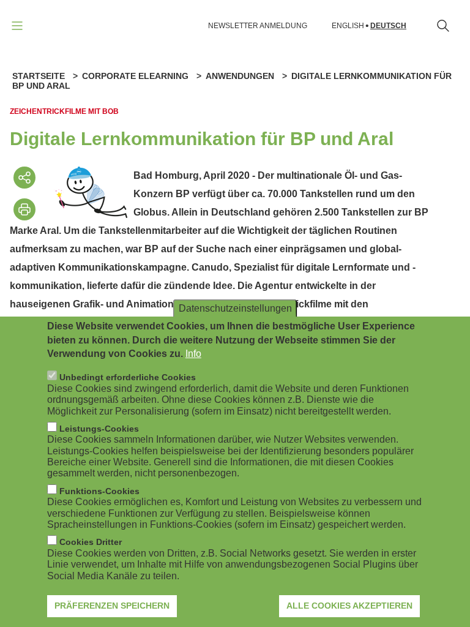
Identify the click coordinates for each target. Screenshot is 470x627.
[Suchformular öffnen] (443, 25)
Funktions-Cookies (99, 491)
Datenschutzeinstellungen (235, 308)
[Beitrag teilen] (24, 178)
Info (193, 353)
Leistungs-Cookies (99, 429)
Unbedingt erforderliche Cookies (127, 377)
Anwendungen (240, 76)
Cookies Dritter (90, 542)
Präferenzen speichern (112, 605)
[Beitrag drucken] (24, 209)
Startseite (38, 76)
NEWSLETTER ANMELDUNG (257, 25)
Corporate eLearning (135, 76)
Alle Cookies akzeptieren (349, 605)
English (348, 26)
